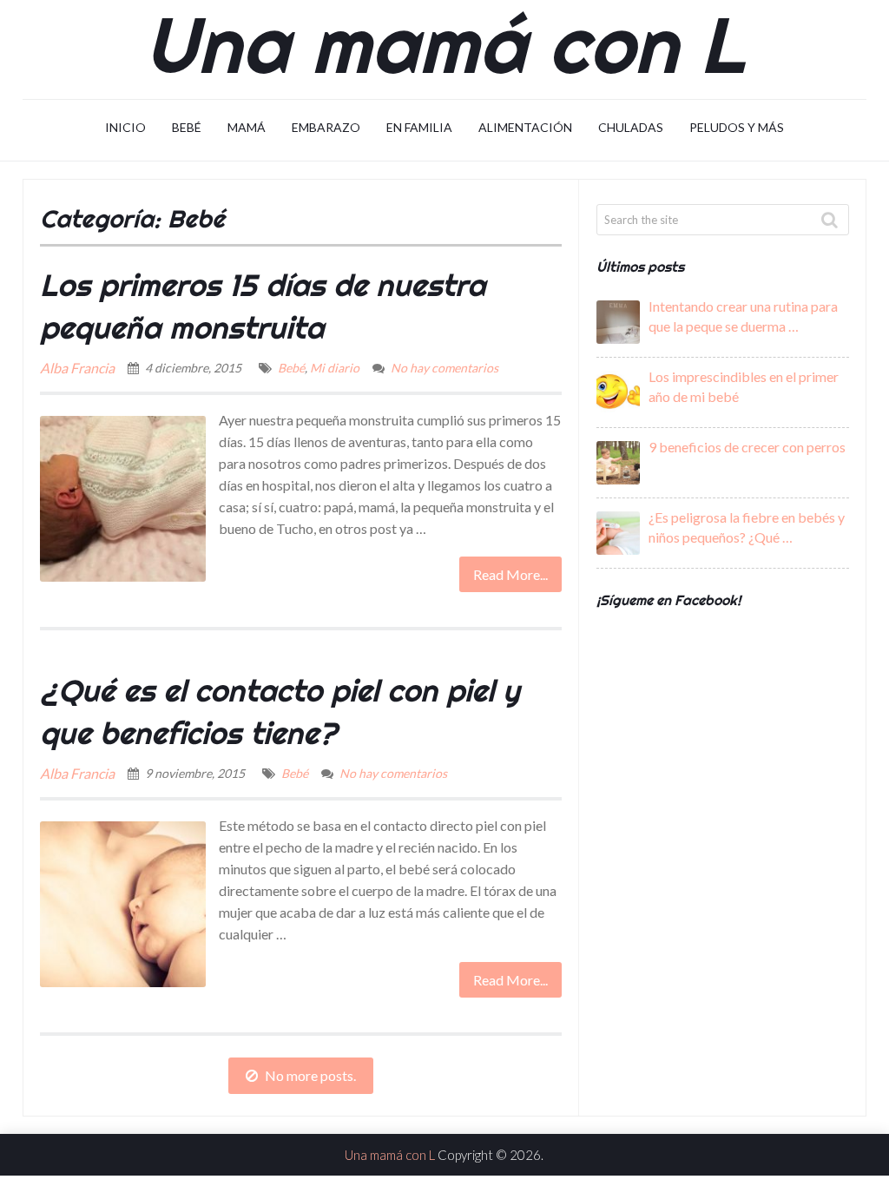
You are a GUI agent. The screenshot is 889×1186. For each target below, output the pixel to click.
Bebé (186, 127)
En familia (419, 127)
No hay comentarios (444, 367)
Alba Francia (77, 367)
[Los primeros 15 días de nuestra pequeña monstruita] (123, 499)
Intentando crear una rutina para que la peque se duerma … (743, 316)
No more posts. (310, 1075)
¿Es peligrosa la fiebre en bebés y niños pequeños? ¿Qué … (747, 527)
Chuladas (630, 127)
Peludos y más (736, 127)
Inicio (125, 127)
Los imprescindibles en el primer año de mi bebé (744, 386)
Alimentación (525, 127)
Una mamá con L (444, 43)
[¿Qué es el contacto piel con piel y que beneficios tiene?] (123, 904)
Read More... (510, 574)
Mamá (246, 127)
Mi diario (334, 367)
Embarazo (326, 127)
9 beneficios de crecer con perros (747, 446)
